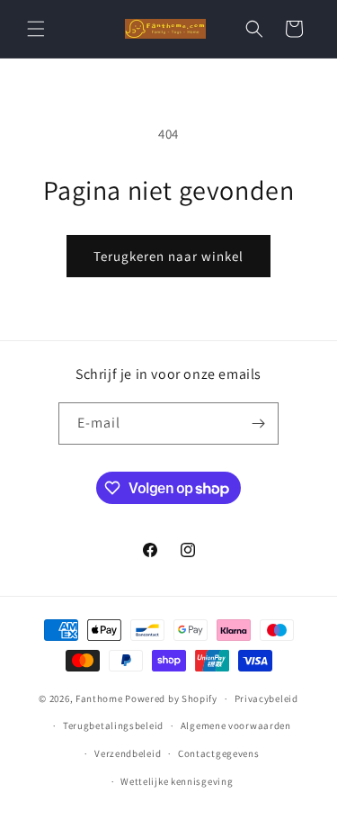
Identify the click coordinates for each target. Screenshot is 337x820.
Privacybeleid (266, 698)
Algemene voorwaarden (236, 725)
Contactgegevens (219, 753)
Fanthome (99, 698)
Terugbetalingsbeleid (113, 725)
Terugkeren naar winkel (168, 256)
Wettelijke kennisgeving (176, 781)
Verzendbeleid (127, 753)
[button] (36, 29)
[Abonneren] (258, 423)
